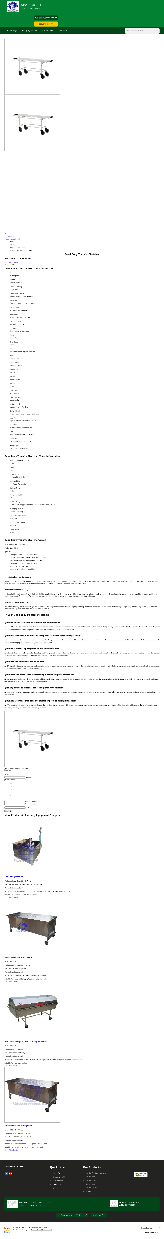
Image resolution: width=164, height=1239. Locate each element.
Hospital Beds (90, 1177)
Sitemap (56, 1188)
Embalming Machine (13, 876)
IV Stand (88, 1191)
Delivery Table (90, 1184)
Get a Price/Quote (11, 262)
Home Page (12, 30)
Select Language (150, 1233)
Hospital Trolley (91, 1180)
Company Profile (29, 30)
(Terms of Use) (42, 1227)
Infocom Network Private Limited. (41, 1230)
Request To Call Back (12, 239)
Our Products (48, 30)
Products (13, 244)
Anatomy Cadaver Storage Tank (18, 1125)
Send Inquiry (47, 24)
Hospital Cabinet (91, 1188)
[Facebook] (6, 1174)
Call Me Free (100, 1215)
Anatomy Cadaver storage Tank (18, 957)
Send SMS (83, 1215)
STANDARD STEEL (32, 6)
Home (12, 241)
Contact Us (64, 30)
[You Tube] (10, 1174)
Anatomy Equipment (17, 247)
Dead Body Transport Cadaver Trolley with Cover (25, 1041)
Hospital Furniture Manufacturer (97, 1173)
